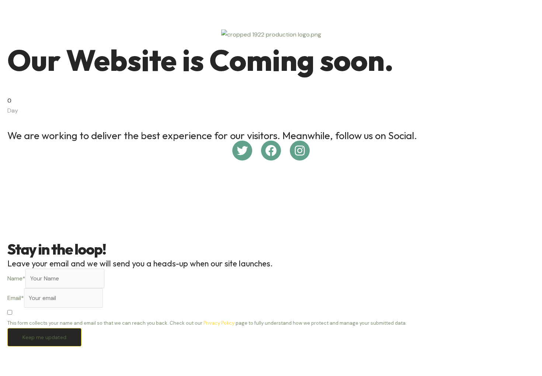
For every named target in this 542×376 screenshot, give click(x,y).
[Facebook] (271, 151)
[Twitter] (242, 151)
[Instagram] (300, 151)
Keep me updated (44, 337)
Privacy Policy (219, 323)
